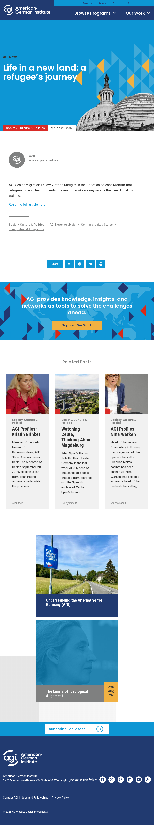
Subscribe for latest (67, 729)
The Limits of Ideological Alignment (67, 693)
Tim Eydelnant (69, 503)
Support (134, 3)
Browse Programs (93, 13)
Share (55, 264)
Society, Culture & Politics (25, 128)
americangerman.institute (43, 160)
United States (103, 224)
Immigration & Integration (26, 229)
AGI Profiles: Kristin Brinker (26, 431)
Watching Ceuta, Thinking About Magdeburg (76, 437)
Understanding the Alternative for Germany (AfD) (74, 602)
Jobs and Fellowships (34, 797)
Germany (87, 224)
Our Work (136, 13)
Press (102, 3)
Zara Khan (17, 503)
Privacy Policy (60, 797)
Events (87, 3)
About (117, 3)
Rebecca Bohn (118, 503)
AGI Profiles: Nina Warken (123, 431)
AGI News (10, 57)
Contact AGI (10, 797)
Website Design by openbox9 (32, 811)
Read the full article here (27, 204)
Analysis (69, 224)
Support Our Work (77, 325)
